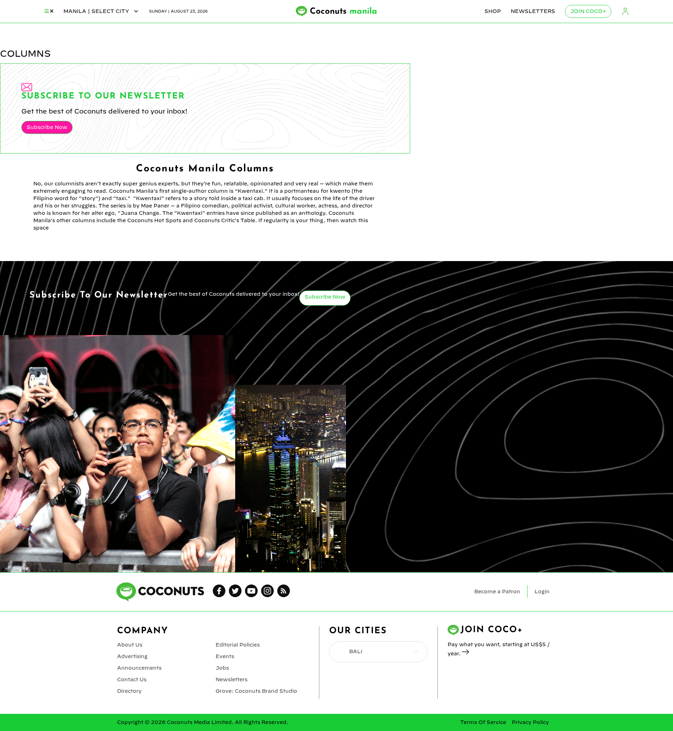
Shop (492, 11)
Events (225, 656)
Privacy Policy (530, 722)
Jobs (222, 668)
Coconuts (343, 11)
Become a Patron (497, 591)
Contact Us (132, 679)
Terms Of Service (483, 722)
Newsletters (533, 11)
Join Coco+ (588, 11)
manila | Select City (96, 11)
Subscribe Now (47, 127)
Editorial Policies (238, 645)
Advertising (132, 656)
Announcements (139, 668)
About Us (129, 645)
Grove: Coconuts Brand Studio (256, 691)
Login (625, 11)
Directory (129, 691)
